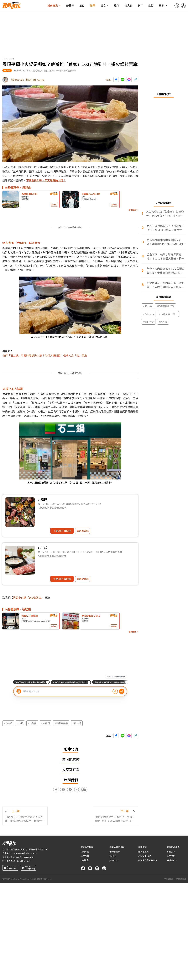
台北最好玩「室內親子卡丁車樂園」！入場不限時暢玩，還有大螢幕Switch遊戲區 (165, 285)
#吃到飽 (32, 723)
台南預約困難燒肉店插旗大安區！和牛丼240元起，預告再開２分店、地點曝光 (166, 242)
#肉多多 (163, 322)
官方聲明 (171, 855)
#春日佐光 (148, 322)
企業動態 (85, 860)
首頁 (4, 58)
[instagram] (104, 868)
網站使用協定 (144, 855)
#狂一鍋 (147, 306)
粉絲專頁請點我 (58, 507)
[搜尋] (176, 5)
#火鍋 (20, 723)
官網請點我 (43, 507)
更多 (161, 5)
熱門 (92, 5)
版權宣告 (114, 860)
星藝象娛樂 (172, 860)
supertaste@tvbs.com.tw (25, 853)
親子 (140, 5)
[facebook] (83, 868)
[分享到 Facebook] (116, 79)
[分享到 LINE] (122, 79)
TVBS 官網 (168, 879)
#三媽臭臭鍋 (61, 723)
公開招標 (171, 851)
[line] (97, 868)
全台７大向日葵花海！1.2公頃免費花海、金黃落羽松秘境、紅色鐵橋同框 (165, 271)
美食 (103, 5)
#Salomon (149, 314)
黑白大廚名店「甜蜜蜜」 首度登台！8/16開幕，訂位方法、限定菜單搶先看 (165, 214)
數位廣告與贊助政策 (147, 860)
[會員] (183, 5)
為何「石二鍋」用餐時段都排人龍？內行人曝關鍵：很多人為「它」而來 (44, 355)
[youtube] (90, 868)
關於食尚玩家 (87, 847)
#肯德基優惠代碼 (165, 306)
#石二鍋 (76, 723)
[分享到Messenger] (129, 79)
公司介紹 (85, 851)
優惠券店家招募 (117, 847)
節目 (82, 5)
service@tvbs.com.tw (23, 857)
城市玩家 (52, 5)
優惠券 (70, 5)
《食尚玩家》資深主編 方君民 (26, 80)
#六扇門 (45, 723)
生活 (151, 5)
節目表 (113, 855)
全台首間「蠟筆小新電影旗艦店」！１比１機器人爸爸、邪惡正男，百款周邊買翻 (165, 256)
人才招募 (85, 855)
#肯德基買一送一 (168, 314)
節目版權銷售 (173, 847)
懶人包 (128, 5)
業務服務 (142, 847)
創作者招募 (115, 851)
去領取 (54, 204)
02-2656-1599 (23, 860)
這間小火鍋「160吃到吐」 (27, 597)
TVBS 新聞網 (181, 879)
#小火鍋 (8, 723)
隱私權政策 (143, 851)
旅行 (116, 5)
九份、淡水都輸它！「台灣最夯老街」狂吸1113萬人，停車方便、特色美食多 (165, 228)
